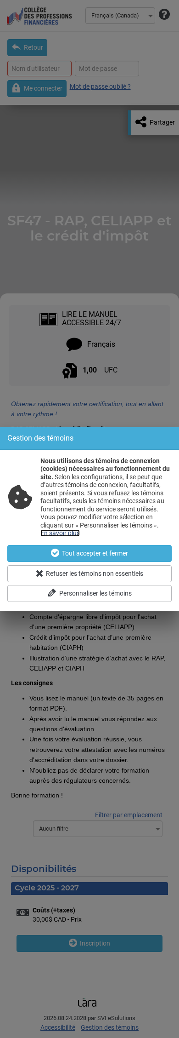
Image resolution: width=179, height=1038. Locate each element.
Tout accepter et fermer (95, 553)
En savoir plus (60, 533)
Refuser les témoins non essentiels (94, 573)
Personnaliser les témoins (95, 593)
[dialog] (89, 519)
